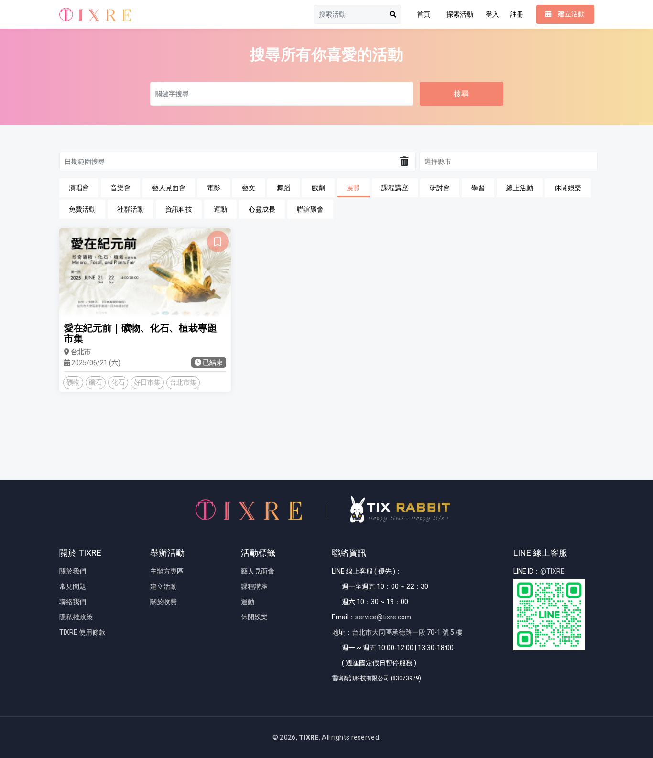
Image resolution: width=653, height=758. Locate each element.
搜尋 (461, 93)
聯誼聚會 (310, 209)
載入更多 (326, 437)
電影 (213, 188)
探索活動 (459, 14)
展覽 (353, 188)
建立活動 (163, 586)
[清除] (404, 161)
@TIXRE (552, 571)
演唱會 (79, 188)
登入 (492, 14)
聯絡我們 (72, 602)
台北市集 (183, 382)
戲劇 (318, 188)
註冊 (516, 14)
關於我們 (72, 571)
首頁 (423, 14)
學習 (478, 188)
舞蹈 (283, 188)
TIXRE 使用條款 (82, 632)
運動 (220, 209)
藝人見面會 (168, 188)
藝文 (248, 188)
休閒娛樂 (568, 188)
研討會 (440, 188)
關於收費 (163, 602)
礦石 (95, 382)
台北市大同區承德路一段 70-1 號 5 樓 (407, 632)
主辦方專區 (167, 571)
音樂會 (120, 188)
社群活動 (130, 209)
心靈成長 (262, 209)
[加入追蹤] (218, 241)
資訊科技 (178, 209)
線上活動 (519, 188)
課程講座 (394, 188)
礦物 (73, 382)
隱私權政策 (76, 617)
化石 (118, 382)
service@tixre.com (383, 617)
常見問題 (72, 586)
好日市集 (147, 382)
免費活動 (82, 209)
